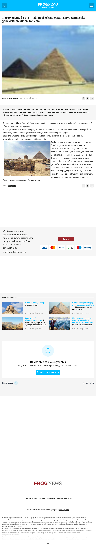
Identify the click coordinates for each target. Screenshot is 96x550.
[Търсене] (4, 5)
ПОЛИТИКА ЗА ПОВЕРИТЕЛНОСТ (60, 498)
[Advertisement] (48, 434)
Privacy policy (64, 510)
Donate (66, 239)
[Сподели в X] (92, 98)
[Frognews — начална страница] (48, 483)
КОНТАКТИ (33, 498)
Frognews (12, 186)
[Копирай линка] (83, 98)
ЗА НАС (25, 498)
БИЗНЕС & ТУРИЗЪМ (10, 98)
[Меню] (91, 5)
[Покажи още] (48, 543)
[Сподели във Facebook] (87, 98)
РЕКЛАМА (42, 498)
